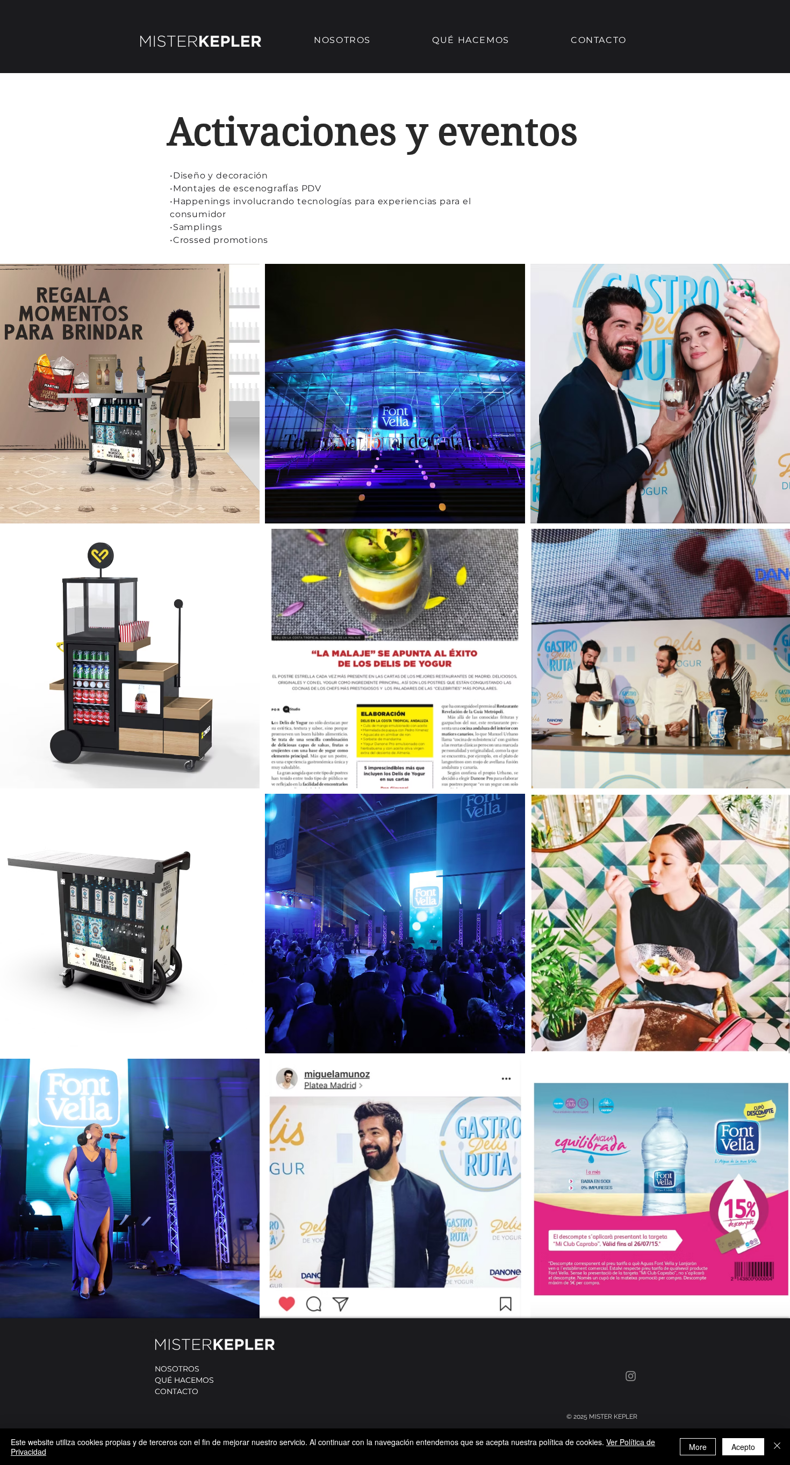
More (698, 1446)
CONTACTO (176, 1391)
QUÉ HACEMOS (184, 1380)
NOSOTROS (177, 1369)
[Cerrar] (777, 1446)
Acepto (743, 1446)
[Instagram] (630, 1376)
